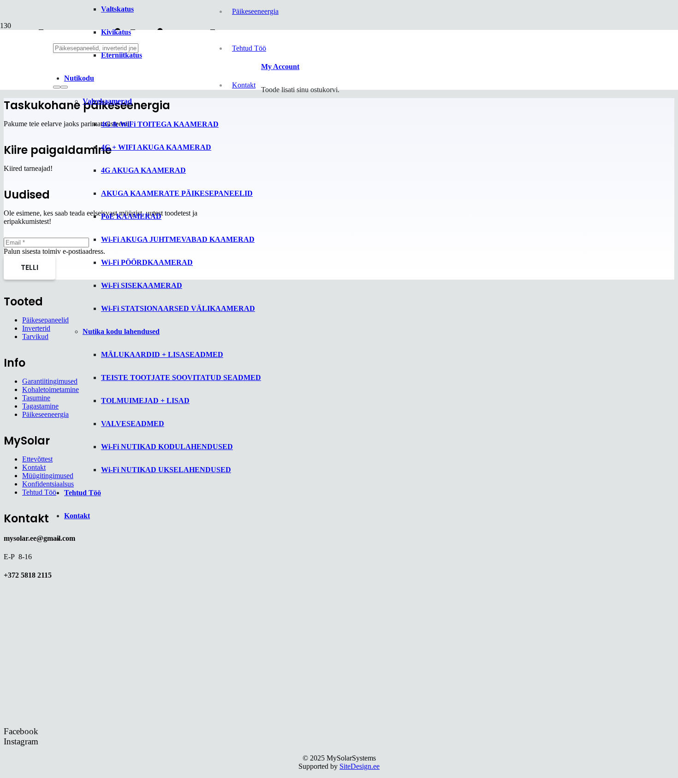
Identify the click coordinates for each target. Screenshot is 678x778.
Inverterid (36, 328)
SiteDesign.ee (359, 766)
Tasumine (36, 398)
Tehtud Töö (39, 492)
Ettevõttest (37, 459)
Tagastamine (40, 406)
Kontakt (34, 467)
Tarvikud (35, 336)
